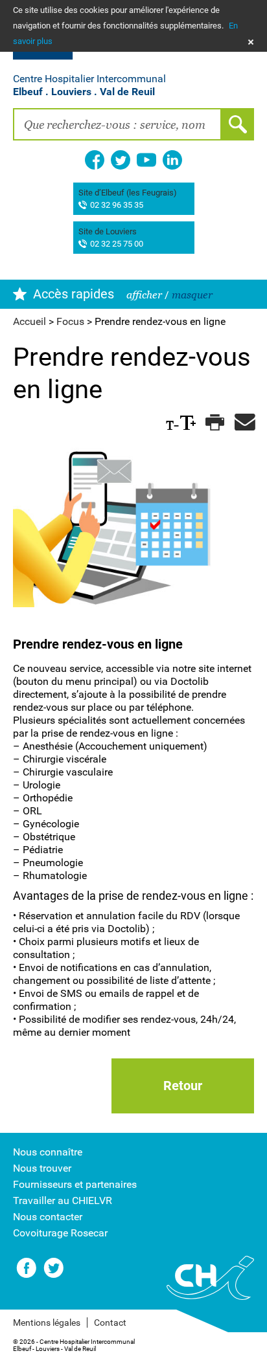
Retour (182, 1085)
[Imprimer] (213, 422)
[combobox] (117, 124)
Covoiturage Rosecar (60, 1233)
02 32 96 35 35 (116, 205)
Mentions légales (46, 1322)
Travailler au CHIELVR (62, 1200)
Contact (110, 1322)
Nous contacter (47, 1217)
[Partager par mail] (242, 422)
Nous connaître (47, 1152)
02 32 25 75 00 (116, 244)
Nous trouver (42, 1168)
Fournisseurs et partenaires (75, 1184)
